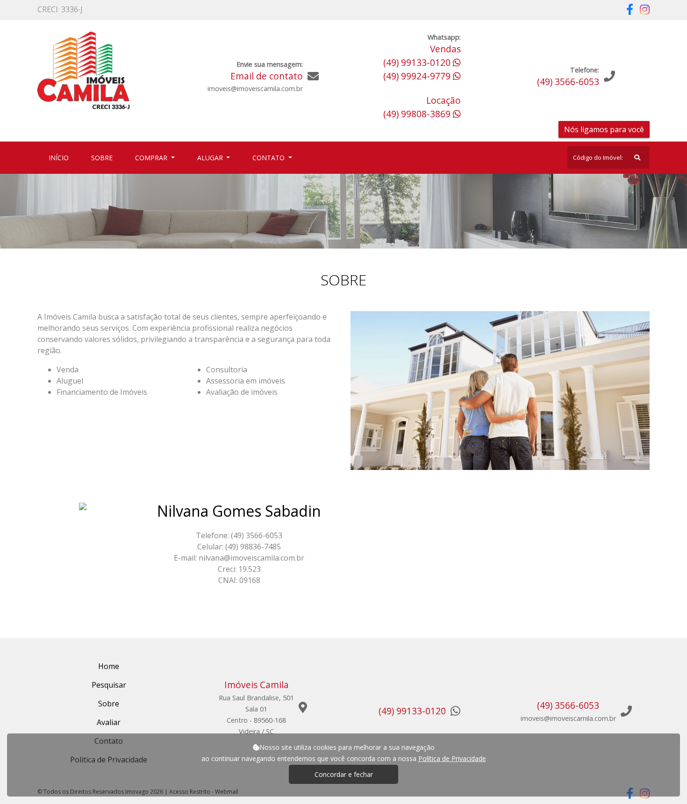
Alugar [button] (211, 157)
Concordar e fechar (344, 774)
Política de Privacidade (452, 758)
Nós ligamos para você (604, 129)
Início (60, 157)
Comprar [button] (152, 157)
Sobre (103, 157)
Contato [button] (269, 157)
